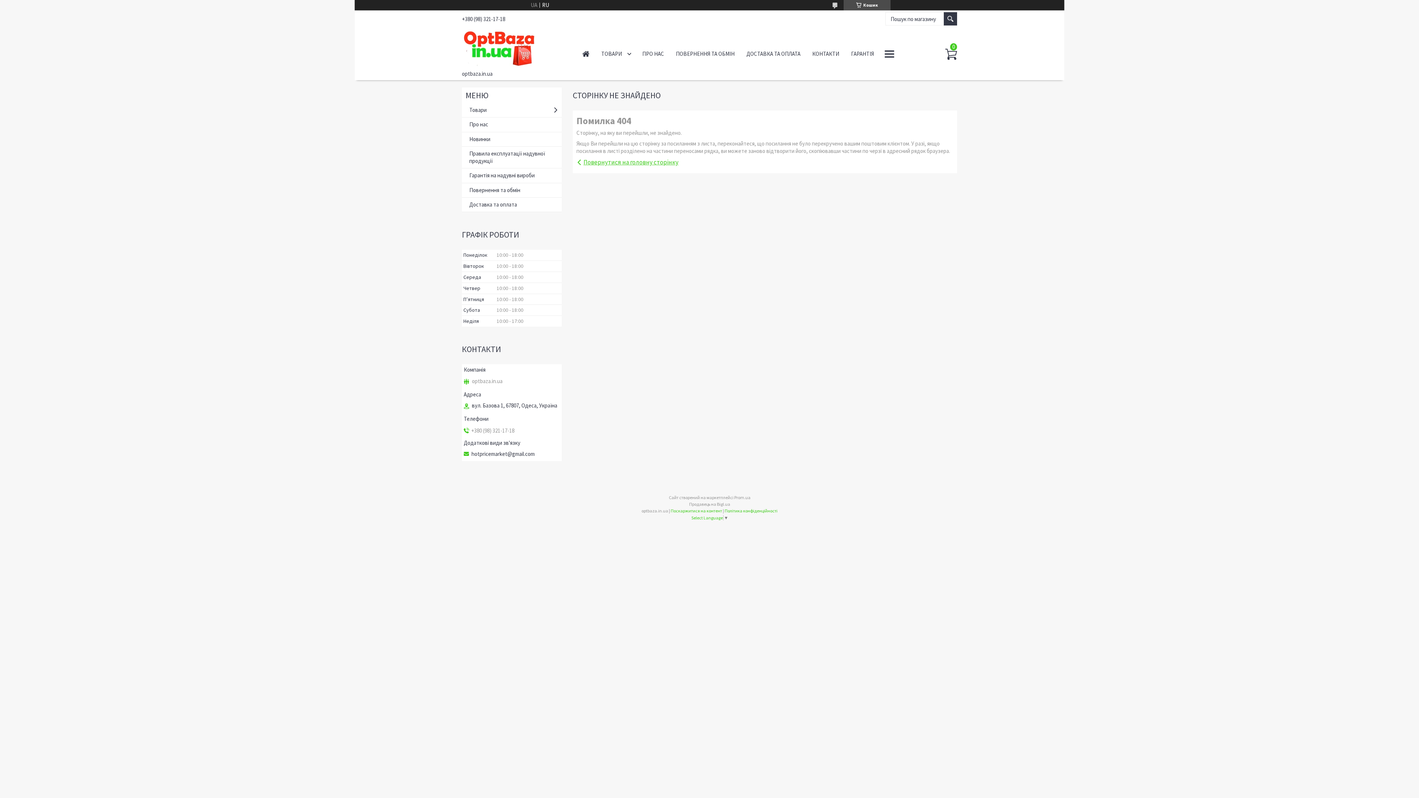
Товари (611, 53)
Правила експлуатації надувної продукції (507, 157)
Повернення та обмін (705, 53)
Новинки (479, 139)
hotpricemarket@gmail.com (503, 454)
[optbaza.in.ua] (514, 47)
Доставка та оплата (773, 53)
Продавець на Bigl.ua (709, 504)
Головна (586, 54)
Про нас (653, 53)
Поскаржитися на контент (696, 511)
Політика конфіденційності (751, 511)
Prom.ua (742, 497)
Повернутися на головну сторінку (630, 162)
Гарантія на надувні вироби (502, 175)
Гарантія (862, 53)
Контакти (825, 53)
